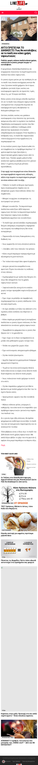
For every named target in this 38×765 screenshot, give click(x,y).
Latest (19, 9)
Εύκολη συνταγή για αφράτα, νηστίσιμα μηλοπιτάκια (17, 534)
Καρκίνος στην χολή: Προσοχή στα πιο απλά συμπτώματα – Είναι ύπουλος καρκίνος (19, 714)
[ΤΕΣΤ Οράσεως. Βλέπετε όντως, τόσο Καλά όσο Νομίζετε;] (19, 495)
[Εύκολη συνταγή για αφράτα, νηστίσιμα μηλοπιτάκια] (19, 521)
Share (3, 19)
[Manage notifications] (3, 761)
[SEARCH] (36, 13)
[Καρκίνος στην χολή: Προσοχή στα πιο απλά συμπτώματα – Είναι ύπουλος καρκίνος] (19, 639)
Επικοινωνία (6, 761)
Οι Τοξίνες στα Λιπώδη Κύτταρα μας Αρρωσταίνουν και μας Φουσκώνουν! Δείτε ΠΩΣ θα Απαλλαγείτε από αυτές (19, 479)
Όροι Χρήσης (16, 761)
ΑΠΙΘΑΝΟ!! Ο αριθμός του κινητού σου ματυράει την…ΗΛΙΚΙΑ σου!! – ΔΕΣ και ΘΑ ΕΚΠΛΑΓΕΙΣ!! (18, 742)
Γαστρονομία (6, 530)
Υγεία (3, 474)
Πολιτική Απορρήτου (28, 761)
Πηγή (3, 445)
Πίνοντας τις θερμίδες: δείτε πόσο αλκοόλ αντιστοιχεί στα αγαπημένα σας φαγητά (18, 561)
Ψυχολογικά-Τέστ (8, 503)
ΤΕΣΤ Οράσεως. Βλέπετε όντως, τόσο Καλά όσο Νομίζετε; (17, 507)
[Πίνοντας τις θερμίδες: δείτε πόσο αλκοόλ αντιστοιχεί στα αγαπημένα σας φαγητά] (19, 548)
